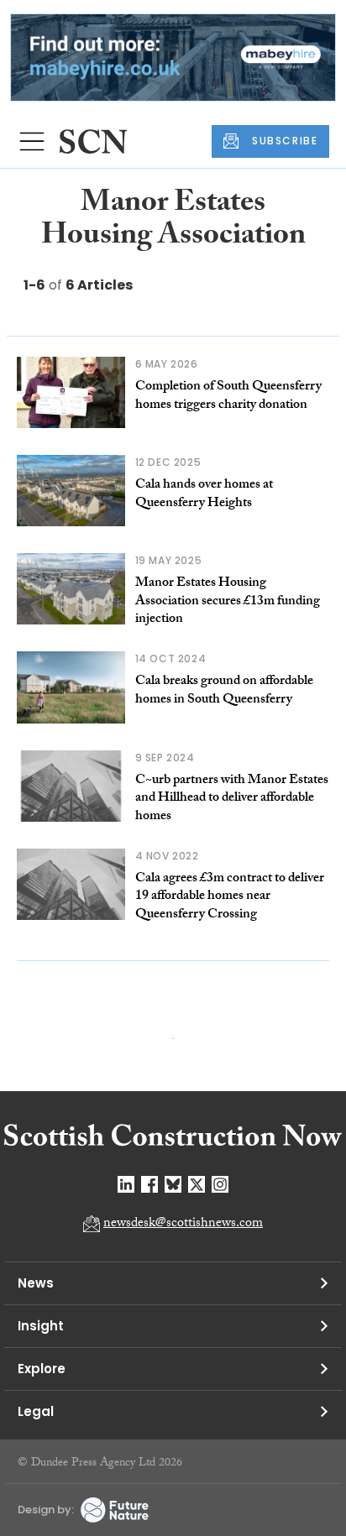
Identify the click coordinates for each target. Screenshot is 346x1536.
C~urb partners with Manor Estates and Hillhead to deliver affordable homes (231, 799)
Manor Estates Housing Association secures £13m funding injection (227, 601)
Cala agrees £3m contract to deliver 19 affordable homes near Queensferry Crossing (229, 897)
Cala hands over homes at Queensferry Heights (204, 494)
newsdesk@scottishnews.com (183, 1224)
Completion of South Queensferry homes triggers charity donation (228, 396)
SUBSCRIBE (284, 140)
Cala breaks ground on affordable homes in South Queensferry (224, 691)
